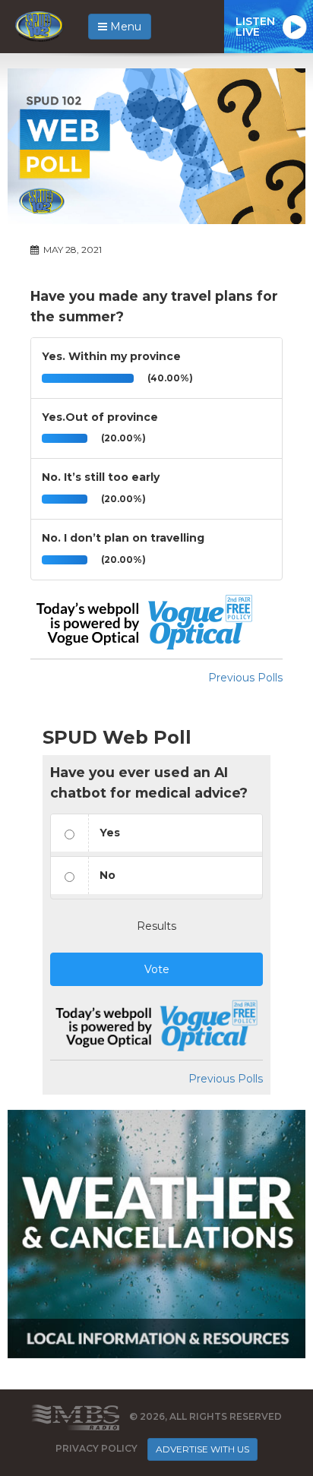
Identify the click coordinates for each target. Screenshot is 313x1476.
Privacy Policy (96, 1448)
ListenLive (255, 26)
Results (156, 926)
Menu (124, 26)
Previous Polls (245, 677)
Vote (156, 969)
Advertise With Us (202, 1449)
